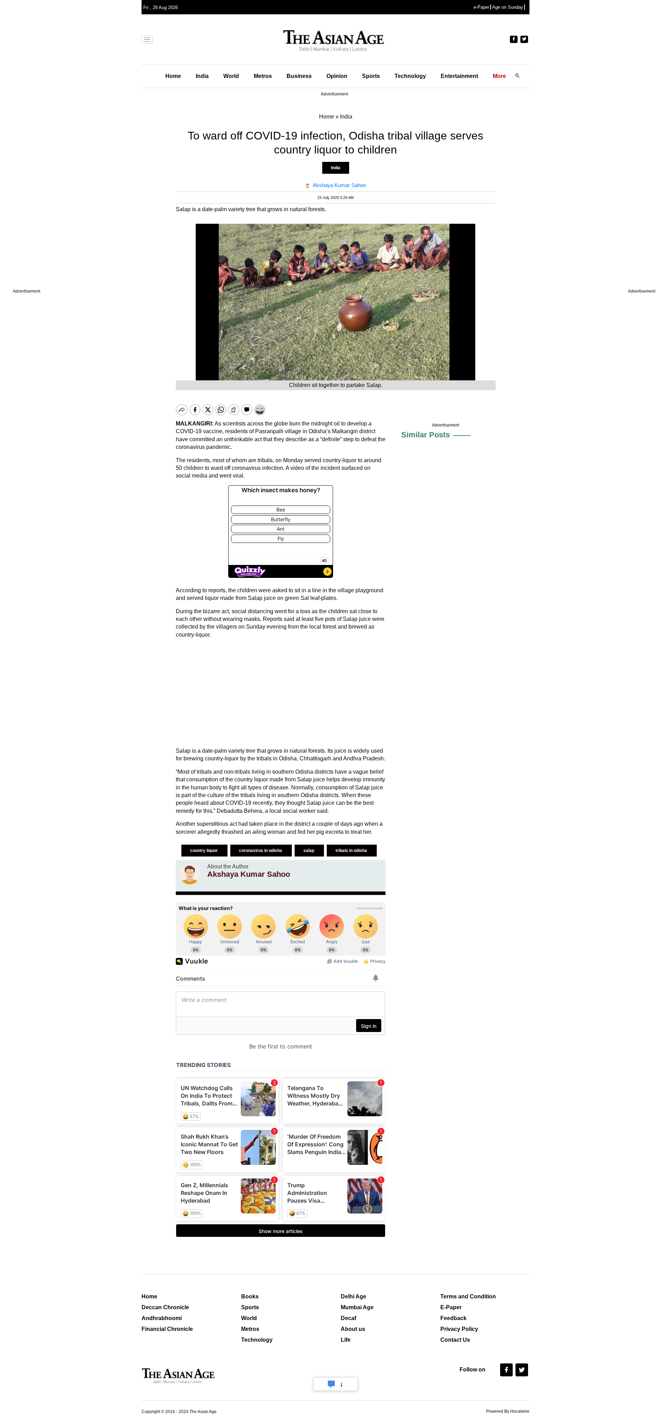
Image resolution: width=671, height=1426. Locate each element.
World (231, 76)
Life (346, 1340)
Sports (371, 76)
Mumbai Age (357, 1307)
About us (353, 1329)
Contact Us (455, 1340)
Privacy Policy (459, 1329)
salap (309, 850)
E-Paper (451, 1307)
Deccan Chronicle (165, 1307)
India (202, 76)
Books (250, 1296)
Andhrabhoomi (162, 1318)
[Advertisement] (280, 693)
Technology (410, 76)
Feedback (453, 1318)
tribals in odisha (352, 850)
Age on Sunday (507, 7)
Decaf (348, 1318)
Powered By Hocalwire (507, 1411)
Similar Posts (425, 434)
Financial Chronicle (167, 1329)
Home (173, 76)
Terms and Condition (468, 1296)
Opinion (336, 76)
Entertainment (459, 76)
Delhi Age (353, 1296)
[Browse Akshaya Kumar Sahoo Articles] (189, 874)
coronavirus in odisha (261, 850)
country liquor (204, 850)
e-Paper (481, 7)
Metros (263, 76)
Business (299, 76)
